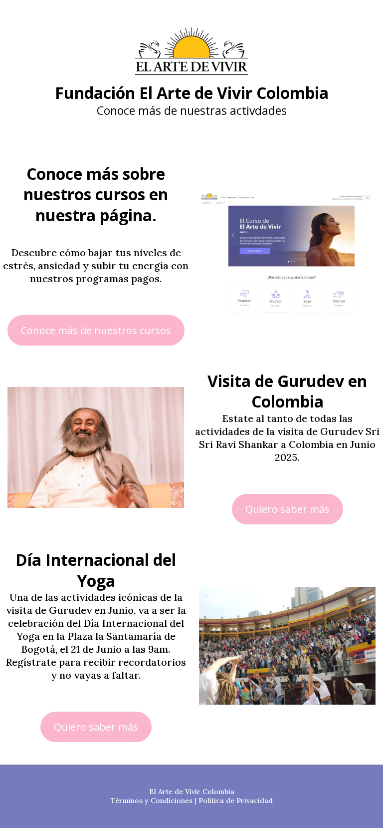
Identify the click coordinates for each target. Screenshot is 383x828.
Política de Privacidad (235, 800)
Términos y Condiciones (151, 800)
